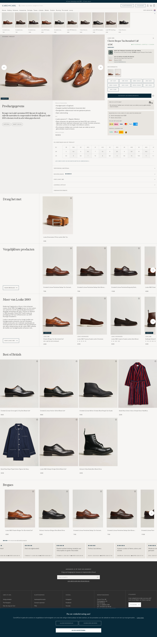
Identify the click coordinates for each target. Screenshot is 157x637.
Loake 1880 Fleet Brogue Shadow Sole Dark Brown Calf (111, 30)
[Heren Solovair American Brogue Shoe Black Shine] (54, 508)
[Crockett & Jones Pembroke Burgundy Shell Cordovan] (126, 285)
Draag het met (12, 199)
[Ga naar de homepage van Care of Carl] (9, 5)
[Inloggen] (147, 6)
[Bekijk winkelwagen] (154, 5)
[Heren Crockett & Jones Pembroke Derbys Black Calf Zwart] (59, 20)
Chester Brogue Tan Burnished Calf (53, 339)
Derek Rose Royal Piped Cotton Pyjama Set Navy (15, 469)
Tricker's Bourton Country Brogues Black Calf (123, 30)
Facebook (68, 602)
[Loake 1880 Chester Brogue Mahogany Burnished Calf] (111, 73)
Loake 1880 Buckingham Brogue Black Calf (98, 30)
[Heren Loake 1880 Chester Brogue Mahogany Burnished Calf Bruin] (47, 20)
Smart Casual (17, 124)
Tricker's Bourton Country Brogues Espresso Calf (83, 30)
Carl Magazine (148, 10)
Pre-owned (65, 10)
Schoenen (15, 10)
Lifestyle (41, 10)
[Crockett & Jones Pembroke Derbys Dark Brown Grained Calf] (92, 285)
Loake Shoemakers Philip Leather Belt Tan (55, 237)
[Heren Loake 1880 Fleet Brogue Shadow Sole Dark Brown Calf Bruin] (111, 20)
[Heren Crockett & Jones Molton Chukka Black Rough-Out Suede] (98, 383)
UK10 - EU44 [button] (125, 85)
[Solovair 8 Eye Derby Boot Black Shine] (98, 467)
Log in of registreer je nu (120, 61)
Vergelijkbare (18, 249)
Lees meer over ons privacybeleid (78, 581)
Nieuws (4, 10)
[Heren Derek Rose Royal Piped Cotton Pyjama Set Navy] (19, 442)
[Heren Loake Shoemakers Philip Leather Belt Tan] (58, 215)
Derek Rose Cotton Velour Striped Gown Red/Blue (133, 411)
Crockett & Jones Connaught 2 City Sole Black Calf (15, 411)
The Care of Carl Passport (78, 1)
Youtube (68, 606)
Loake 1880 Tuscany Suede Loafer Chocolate (90, 339)
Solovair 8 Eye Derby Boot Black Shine (91, 469)
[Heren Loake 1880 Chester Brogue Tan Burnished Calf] (20, 508)
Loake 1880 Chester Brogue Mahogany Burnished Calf (45, 30)
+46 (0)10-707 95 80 (105, 606)
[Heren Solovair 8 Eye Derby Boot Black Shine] (98, 442)
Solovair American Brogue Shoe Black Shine (52, 530)
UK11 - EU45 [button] (148, 85)
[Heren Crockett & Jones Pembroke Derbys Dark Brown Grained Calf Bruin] (21, 20)
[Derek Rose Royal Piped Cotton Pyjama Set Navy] (19, 467)
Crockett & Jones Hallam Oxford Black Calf (52, 411)
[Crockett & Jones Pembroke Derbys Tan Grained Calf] (58, 285)
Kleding (9, 10)
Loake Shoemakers (83, 336)
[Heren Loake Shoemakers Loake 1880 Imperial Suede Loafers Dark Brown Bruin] (126, 316)
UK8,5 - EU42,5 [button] (137, 81)
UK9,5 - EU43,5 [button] (113, 85)
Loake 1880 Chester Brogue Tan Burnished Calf (19, 530)
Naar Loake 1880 (9, 340)
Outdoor (52, 10)
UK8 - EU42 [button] (125, 81)
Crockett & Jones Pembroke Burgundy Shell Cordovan (32, 30)
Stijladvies (140, 5)
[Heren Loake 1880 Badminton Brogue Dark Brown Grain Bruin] (72, 20)
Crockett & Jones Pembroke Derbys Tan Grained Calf (7, 30)
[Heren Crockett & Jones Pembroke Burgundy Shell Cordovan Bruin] (34, 20)
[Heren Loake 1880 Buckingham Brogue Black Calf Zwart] (98, 20)
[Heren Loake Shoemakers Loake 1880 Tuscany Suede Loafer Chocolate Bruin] (92, 316)
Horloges (29, 10)
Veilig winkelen (7, 599)
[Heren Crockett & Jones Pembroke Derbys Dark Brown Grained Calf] (122, 508)
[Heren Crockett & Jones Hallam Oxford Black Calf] (58, 383)
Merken (47, 10)
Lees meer (140, 617)
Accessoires (22, 10)
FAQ (35, 606)
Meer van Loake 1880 (17, 299)
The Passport (7, 602)
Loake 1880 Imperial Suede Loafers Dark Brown (125, 339)
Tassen (36, 10)
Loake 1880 (111, 38)
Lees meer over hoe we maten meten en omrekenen (71, 161)
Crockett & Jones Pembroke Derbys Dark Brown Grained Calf (20, 30)
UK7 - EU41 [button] (113, 81)
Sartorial (6, 124)
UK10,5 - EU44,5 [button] (137, 85)
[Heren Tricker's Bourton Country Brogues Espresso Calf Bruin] (85, 20)
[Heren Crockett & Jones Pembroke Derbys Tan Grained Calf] (88, 508)
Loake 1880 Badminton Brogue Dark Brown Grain (72, 30)
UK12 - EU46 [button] (113, 89)
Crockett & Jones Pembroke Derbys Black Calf (59, 30)
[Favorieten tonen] (151, 6)
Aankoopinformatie (39, 599)
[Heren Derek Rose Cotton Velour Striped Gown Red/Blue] (137, 383)
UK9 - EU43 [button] (149, 81)
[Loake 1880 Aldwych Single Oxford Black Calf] (58, 467)
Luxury (71, 10)
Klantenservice (127, 5)
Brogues (12, 36)
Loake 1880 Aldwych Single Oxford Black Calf (53, 469)
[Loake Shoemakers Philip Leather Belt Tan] (58, 235)
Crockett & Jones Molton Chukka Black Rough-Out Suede (96, 411)
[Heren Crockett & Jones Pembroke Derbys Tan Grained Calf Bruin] (8, 20)
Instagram (69, 599)
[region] (78, 550)
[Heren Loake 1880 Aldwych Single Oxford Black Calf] (58, 442)
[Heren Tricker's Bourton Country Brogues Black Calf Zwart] (124, 20)
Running (58, 10)
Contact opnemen (39, 602)
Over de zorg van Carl (9, 606)
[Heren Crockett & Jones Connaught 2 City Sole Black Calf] (19, 383)
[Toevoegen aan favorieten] (71, 198)
